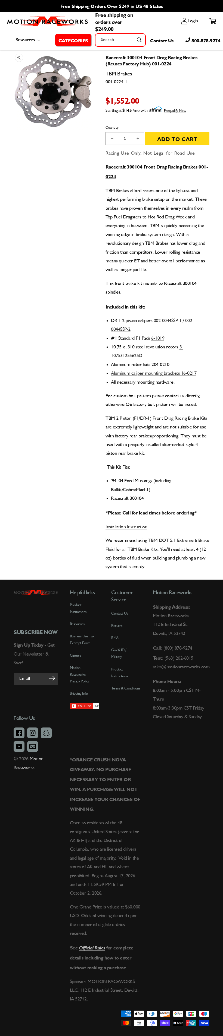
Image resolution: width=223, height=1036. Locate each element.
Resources (77, 624)
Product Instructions (119, 673)
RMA (115, 638)
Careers (75, 655)
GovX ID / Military (118, 653)
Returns (116, 626)
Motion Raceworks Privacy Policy (79, 674)
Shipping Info (79, 693)
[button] (73, 40)
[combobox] (120, 40)
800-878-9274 (205, 40)
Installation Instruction (126, 527)
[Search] (139, 40)
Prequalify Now (175, 111)
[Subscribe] (52, 678)
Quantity (112, 127)
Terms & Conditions (125, 688)
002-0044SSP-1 (168, 320)
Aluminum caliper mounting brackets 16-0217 (153, 373)
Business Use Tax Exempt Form (82, 639)
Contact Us (162, 40)
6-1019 (157, 338)
